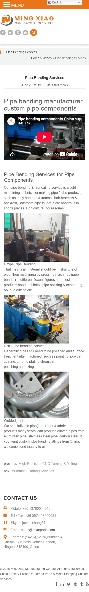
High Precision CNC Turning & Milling (48, 463)
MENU (17, 5)
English (56, 2)
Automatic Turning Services (33, 471)
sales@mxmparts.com (38, 530)
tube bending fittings (45, 441)
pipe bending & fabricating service (36, 187)
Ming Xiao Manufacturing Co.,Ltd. (34, 568)
